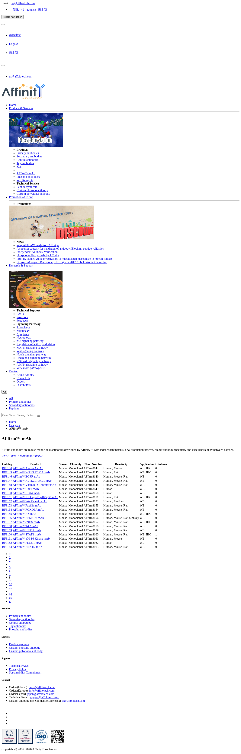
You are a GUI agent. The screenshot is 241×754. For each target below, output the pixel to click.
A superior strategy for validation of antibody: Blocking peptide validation (60, 248)
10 (10, 584)
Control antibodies (27, 159)
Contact (13, 371)
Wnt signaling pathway (30, 351)
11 (10, 587)
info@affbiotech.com (41, 690)
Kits (19, 166)
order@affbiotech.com (42, 687)
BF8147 (7, 480)
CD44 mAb (26, 493)
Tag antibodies (25, 163)
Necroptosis (24, 337)
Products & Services (21, 108)
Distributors (24, 384)
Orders (21, 381)
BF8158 (7, 526)
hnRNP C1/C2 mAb (31, 472)
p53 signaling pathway (30, 340)
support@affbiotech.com (44, 697)
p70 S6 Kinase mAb (31, 538)
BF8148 (7, 484)
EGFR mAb (26, 476)
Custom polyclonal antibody (33, 193)
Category (14, 425)
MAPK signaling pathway (32, 347)
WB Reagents (25, 180)
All (11, 398)
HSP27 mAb (27, 530)
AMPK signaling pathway (32, 364)
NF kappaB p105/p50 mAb (35, 497)
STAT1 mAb (27, 534)
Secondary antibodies (29, 156)
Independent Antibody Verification (37, 252)
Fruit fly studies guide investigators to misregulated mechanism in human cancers (64, 258)
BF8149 (7, 489)
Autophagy (23, 327)
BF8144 (7, 468)
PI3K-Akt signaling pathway (34, 361)
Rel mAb (24, 513)
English (31, 9)
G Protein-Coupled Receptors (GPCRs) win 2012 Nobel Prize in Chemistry (62, 262)
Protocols (22, 317)
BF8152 (7, 501)
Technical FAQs (18, 665)
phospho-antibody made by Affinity (38, 255)
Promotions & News (21, 197)
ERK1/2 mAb (27, 546)
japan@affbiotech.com (40, 694)
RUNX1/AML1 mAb (32, 480)
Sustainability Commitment (25, 672)
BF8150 (7, 493)
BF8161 (7, 538)
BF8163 (7, 546)
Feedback (22, 320)
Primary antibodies (28, 153)
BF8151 (7, 497)
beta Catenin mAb (30, 501)
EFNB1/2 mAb (28, 517)
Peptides (14, 408)
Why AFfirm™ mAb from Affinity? (38, 245)
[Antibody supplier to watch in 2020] (25, 742)
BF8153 (7, 505)
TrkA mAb (25, 526)
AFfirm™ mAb (26, 173)
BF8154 (7, 509)
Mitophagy (23, 330)
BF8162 (7, 542)
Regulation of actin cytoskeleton (36, 344)
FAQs (20, 313)
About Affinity (25, 374)
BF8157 (7, 522)
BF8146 (7, 476)
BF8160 (7, 534)
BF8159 (7, 530)
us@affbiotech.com (23, 3)
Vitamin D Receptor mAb (34, 484)
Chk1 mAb (26, 489)
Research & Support (21, 265)
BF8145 (7, 472)
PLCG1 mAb (27, 542)
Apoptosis (23, 334)
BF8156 (7, 517)
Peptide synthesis (27, 186)
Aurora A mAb (28, 468)
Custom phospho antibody (32, 190)
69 (10, 597)
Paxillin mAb (27, 505)
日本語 (42, 9)
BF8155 (7, 513)
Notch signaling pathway (31, 354)
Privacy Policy (17, 669)
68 (10, 594)
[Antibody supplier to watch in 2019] (9, 742)
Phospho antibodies (28, 176)
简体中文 (19, 9)
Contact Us (23, 378)
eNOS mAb (26, 522)
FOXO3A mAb (28, 509)
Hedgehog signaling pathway (34, 357)
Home (12, 104)
